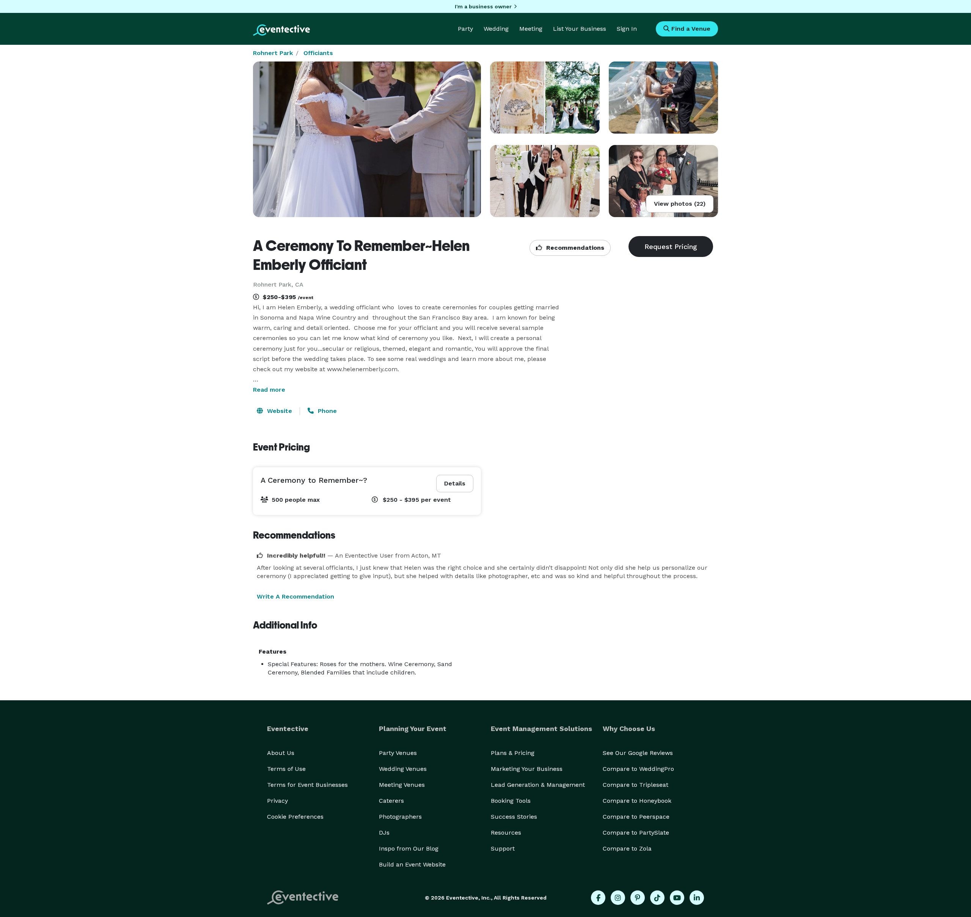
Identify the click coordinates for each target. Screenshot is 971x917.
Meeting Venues (402, 784)
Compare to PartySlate (636, 832)
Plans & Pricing (512, 752)
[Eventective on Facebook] (598, 897)
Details (454, 483)
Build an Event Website (412, 864)
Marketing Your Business (526, 768)
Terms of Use (286, 768)
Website (278, 410)
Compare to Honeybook (637, 800)
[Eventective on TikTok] (657, 897)
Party (465, 28)
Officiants (318, 53)
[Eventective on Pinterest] (637, 897)
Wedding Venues (403, 768)
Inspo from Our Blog (408, 848)
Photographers (400, 816)
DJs (384, 832)
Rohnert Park (273, 53)
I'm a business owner (483, 6)
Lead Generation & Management (538, 784)
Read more (269, 389)
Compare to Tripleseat (635, 784)
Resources (506, 832)
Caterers (391, 800)
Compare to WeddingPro (638, 768)
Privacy (277, 800)
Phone (326, 410)
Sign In (627, 28)
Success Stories (514, 816)
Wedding (496, 28)
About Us (280, 752)
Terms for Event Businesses (307, 784)
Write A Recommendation (295, 596)
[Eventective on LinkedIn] (697, 897)
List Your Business (579, 28)
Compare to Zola (627, 848)
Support (503, 848)
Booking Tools (511, 800)
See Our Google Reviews (638, 752)
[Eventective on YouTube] (677, 897)
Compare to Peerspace (636, 816)
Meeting (530, 28)
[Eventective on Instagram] (618, 897)
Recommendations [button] (574, 247)
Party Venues (398, 752)
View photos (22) (679, 203)
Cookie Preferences (295, 816)
